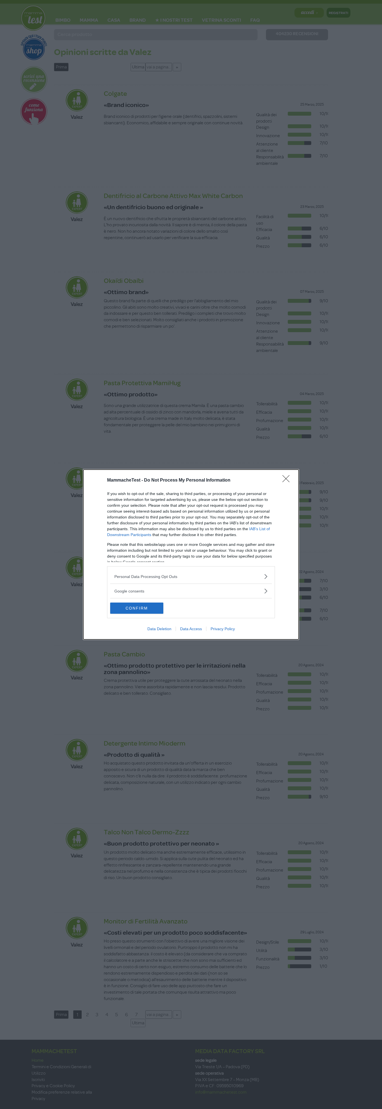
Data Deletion (159, 629)
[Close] (287, 480)
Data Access (191, 629)
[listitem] (191, 576)
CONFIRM (137, 608)
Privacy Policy (223, 629)
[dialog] (191, 554)
